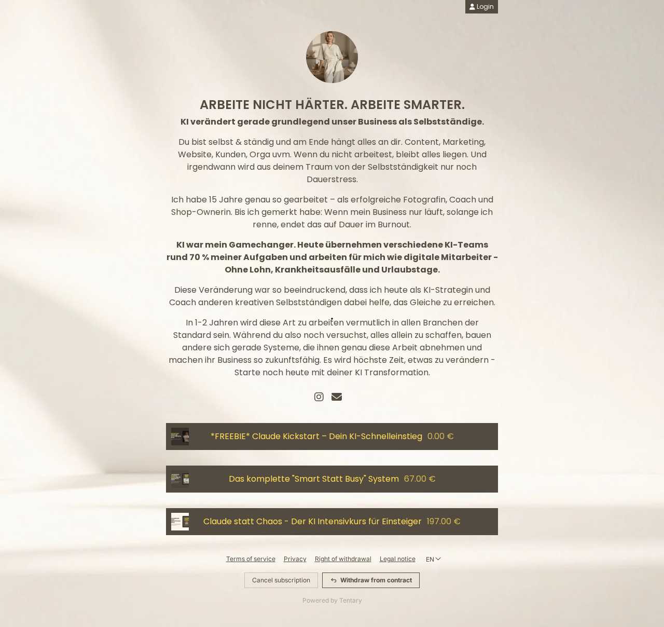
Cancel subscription (281, 580)
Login (484, 6)
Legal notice (398, 559)
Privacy (295, 559)
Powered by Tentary (332, 600)
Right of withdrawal (343, 559)
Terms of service (250, 559)
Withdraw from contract (376, 580)
